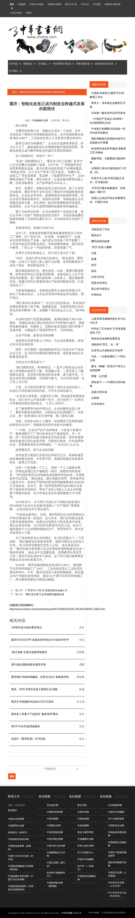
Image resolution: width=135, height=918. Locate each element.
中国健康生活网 (40, 120)
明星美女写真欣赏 (113, 4)
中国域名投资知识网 (18, 839)
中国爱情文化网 (16, 825)
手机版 (29, 12)
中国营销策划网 (55, 832)
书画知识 (28, 63)
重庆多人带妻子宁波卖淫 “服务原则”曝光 (34, 714)
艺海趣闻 (22, 4)
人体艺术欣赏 (16, 12)
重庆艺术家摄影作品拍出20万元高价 (32, 701)
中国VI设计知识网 (56, 845)
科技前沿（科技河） (18, 832)
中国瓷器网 (83, 818)
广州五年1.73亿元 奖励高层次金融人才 (46, 590)
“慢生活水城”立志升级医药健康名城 (44, 594)
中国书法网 (83, 812)
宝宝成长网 (52, 805)
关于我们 (14, 71)
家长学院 (82, 805)
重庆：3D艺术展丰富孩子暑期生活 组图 (34, 689)
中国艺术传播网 (85, 859)
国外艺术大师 (71, 4)
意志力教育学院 (85, 832)
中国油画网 (83, 825)
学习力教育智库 (116, 818)
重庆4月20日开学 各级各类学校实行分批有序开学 (40, 639)
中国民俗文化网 (116, 825)
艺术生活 (85, 4)
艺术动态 (13, 63)
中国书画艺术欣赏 (62, 63)
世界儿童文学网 (85, 845)
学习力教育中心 (85, 852)
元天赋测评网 (115, 805)
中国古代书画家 (36, 4)
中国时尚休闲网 (55, 812)
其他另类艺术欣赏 (104, 63)
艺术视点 (43, 63)
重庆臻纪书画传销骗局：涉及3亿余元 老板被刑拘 (40, 677)
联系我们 (12, 810)
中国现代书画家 (54, 4)
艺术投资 (97, 4)
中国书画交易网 (55, 839)
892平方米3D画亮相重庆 (25, 726)
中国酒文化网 (54, 825)
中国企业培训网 (16, 819)
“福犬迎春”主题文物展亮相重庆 (29, 652)
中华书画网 (67, 912)
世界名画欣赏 (83, 63)
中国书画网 (52, 818)
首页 (12, 4)
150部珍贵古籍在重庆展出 (26, 627)
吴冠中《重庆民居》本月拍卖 (28, 738)
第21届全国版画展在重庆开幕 (28, 664)
